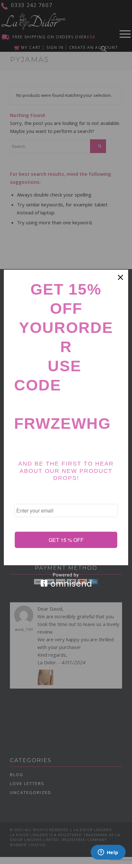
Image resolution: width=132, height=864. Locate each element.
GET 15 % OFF (66, 540)
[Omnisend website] (66, 579)
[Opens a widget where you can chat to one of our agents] (108, 853)
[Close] (120, 277)
